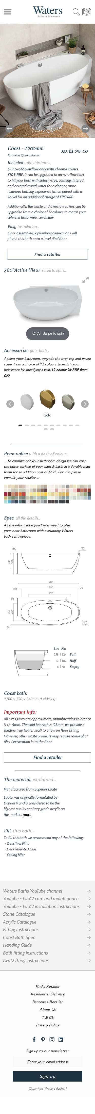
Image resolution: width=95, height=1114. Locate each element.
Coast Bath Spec (19, 937)
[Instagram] (51, 1039)
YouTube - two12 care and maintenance (41, 898)
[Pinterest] (43, 1039)
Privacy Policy (47, 1025)
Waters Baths (54, 1088)
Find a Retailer (47, 986)
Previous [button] (9, 128)
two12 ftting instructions (26, 960)
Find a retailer (47, 254)
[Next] (85, 404)
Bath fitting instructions (25, 953)
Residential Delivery (47, 994)
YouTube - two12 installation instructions (41, 906)
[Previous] (10, 404)
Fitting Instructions (21, 929)
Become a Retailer (47, 1002)
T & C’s (47, 1017)
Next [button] (85, 128)
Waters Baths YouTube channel (32, 891)
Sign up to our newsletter (47, 1050)
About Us (47, 1009)
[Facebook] (34, 1039)
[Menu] (7, 13)
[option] (47, 78)
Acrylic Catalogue (19, 922)
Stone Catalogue (19, 914)
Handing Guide (17, 945)
